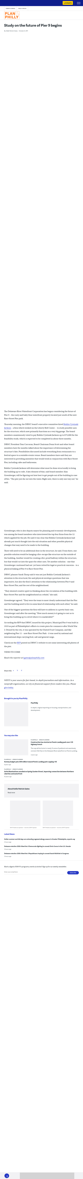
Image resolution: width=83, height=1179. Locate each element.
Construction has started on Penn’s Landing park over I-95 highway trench (52, 743)
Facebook (13, 670)
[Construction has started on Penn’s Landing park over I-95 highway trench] (16, 748)
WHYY (8, 3)
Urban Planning (10, 8)
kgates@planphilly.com (33, 658)
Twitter (17, 670)
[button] (6, 1175)
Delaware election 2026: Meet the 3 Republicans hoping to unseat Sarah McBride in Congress (36, 853)
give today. (9, 687)
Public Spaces (22, 8)
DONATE (68, 3)
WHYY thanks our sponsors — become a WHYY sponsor (23, 827)
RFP (19, 642)
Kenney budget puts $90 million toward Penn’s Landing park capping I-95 (30, 762)
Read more (11, 792)
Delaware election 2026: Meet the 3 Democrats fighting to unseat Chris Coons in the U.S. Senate (37, 846)
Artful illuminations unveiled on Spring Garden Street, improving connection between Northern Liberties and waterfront (39, 772)
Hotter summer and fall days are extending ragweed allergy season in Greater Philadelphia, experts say (39, 839)
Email (21, 670)
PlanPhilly (34, 703)
